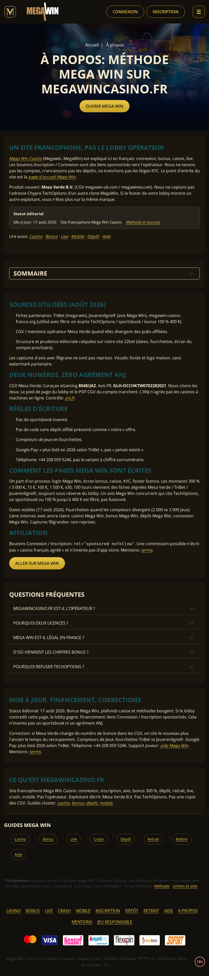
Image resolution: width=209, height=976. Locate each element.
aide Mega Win (174, 745)
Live (64, 236)
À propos (188, 910)
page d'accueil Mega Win (51, 177)
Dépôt (93, 236)
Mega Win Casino (25, 158)
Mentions (82, 922)
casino (63, 803)
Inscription (166, 12)
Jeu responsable (114, 922)
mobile (106, 803)
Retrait (153, 839)
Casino (35, 236)
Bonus (51, 236)
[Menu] (199, 12)
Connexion (125, 12)
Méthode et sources (143, 222)
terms (146, 550)
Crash (99, 839)
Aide (106, 236)
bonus (78, 803)
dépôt (91, 803)
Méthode (161, 886)
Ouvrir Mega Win (104, 106)
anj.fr (70, 398)
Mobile (77, 236)
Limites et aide (185, 886)
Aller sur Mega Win (37, 563)
